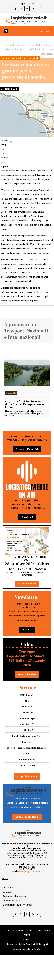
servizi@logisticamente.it (29, 871)
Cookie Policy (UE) (11, 901)
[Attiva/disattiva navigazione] (47, 31)
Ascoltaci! (27, 517)
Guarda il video (27, 674)
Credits (27, 940)
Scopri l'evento (27, 584)
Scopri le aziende (27, 776)
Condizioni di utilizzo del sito (26, 949)
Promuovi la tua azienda (14, 896)
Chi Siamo (8, 888)
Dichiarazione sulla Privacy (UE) (18, 905)
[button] (41, 31)
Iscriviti (27, 630)
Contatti (7, 892)
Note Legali (42, 944)
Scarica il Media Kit (27, 449)
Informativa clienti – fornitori (20, 944)
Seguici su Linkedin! (27, 817)
